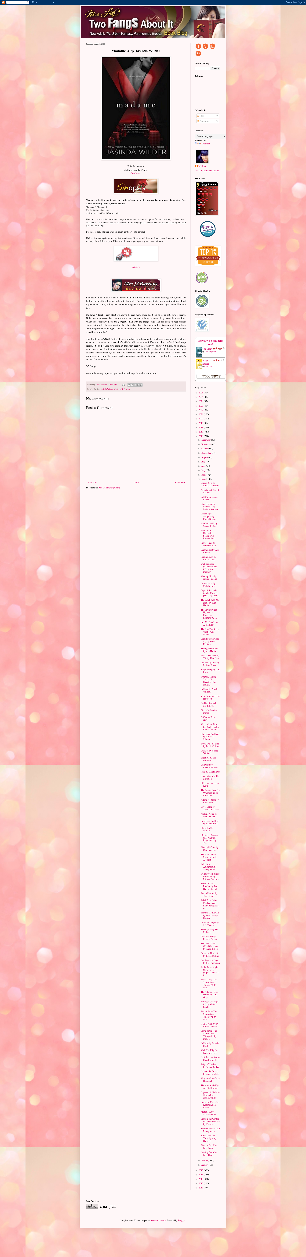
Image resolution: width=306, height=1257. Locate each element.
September (206, 452)
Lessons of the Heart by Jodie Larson (210, 822)
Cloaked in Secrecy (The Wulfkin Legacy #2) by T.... (209, 838)
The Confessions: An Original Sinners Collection (210, 792)
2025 (201, 396)
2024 (201, 401)
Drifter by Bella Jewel (208, 718)
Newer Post (92, 482)
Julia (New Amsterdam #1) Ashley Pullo (209, 866)
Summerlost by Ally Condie (210, 551)
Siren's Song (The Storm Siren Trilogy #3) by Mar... (209, 983)
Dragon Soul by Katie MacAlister (210, 484)
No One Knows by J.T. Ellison (209, 704)
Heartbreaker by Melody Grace (208, 584)
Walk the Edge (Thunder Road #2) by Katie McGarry (209, 567)
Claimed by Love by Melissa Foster (210, 664)
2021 (201, 414)
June (203, 465)
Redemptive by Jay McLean (209, 931)
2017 (201, 431)
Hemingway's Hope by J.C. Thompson (210, 961)
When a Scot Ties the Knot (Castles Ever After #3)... (210, 727)
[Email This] (129, 385)
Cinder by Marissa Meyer (209, 711)
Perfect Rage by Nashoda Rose (208, 544)
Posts (201, 115)
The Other (207, 348)
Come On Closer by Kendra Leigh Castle (210, 1104)
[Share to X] (135, 385)
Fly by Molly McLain (207, 829)
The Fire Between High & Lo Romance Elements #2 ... (209, 613)
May (203, 470)
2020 (201, 418)
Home (136, 482)
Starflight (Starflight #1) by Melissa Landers (210, 1004)
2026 (201, 392)
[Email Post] (123, 384)
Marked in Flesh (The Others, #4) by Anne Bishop (209, 946)
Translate (206, 143)
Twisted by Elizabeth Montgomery (210, 1130)
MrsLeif (202, 166)
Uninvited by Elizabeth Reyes (209, 766)
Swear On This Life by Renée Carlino (210, 745)
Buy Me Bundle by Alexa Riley (209, 623)
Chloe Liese (208, 366)
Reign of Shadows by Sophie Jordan (210, 1065)
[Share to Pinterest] (141, 385)
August (204, 457)
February (205, 1160)
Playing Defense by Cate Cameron (209, 848)
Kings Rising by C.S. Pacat (210, 671)
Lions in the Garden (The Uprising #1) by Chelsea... (210, 1121)
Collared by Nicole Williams (209, 690)
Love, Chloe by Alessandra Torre (210, 808)
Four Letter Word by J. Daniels (210, 777)
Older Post (180, 482)
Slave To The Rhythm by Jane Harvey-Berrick (209, 886)
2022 (201, 409)
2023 (201, 405)
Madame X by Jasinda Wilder (208, 1113)
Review (127, 389)
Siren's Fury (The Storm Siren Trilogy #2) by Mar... (209, 1015)
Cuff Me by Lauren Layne (209, 498)
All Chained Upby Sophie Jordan (209, 525)
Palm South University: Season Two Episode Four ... (209, 534)
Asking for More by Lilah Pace (210, 801)
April (204, 474)
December (206, 439)
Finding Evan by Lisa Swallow (208, 558)
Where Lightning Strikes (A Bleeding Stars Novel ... (208, 680)
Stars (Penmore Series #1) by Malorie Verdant (209, 506)
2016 (201, 436)
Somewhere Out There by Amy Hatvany (208, 1138)
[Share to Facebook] (138, 385)
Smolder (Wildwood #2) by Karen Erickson (210, 641)
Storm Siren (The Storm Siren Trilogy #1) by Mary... (209, 1034)
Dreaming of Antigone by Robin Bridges (208, 516)
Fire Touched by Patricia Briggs (209, 938)
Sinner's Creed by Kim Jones (209, 1146)
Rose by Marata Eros (210, 771)
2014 (201, 1174)
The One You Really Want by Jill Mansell (210, 631)
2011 (201, 1187)
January (205, 1164)
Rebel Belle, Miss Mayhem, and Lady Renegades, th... (210, 904)
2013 (201, 1178)
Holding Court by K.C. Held (209, 1153)
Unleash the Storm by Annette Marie (210, 1072)
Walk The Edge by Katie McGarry (209, 1051)
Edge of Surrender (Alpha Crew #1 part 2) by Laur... (210, 593)
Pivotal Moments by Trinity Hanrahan (210, 657)
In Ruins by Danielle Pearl (210, 1044)
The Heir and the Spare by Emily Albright (209, 857)
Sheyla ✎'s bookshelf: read (210, 342)
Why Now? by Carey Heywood (210, 697)
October (205, 448)
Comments (204, 121)
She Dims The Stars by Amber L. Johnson (210, 736)
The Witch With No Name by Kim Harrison (210, 602)
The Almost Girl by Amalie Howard (210, 1086)
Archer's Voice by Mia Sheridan (209, 815)
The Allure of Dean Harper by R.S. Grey (210, 994)
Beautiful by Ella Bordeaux (208, 759)
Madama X (118, 389)
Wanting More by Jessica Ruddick (209, 577)
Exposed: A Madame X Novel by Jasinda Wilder (210, 1095)
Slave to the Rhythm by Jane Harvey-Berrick (210, 915)
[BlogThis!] (132, 385)
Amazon (136, 266)
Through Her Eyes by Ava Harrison (209, 650)
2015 (201, 1170)
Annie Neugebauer (210, 351)
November (206, 444)
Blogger (181, 1220)
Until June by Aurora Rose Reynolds (210, 1058)
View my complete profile (207, 170)
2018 (201, 427)
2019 (201, 423)
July (203, 461)
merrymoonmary (158, 1220)
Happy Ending (205, 362)
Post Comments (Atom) (109, 487)
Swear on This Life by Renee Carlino (210, 954)
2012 (201, 1183)
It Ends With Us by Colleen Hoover (209, 1025)
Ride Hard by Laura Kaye (210, 784)
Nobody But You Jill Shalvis (210, 491)
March (204, 478)
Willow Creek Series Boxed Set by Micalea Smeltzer (210, 876)
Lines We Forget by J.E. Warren (210, 924)
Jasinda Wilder (107, 389)
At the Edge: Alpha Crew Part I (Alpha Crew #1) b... (210, 971)
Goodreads (136, 173)
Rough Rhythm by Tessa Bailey (209, 894)
